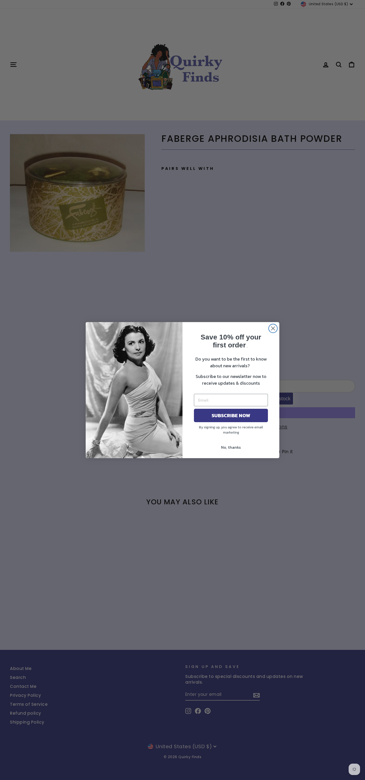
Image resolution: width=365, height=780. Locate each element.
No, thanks (231, 447)
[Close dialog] (273, 328)
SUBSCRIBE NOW (231, 415)
